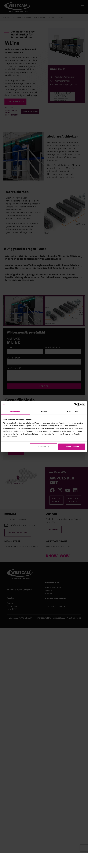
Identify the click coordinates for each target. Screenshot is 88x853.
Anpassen (42, 447)
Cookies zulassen (72, 447)
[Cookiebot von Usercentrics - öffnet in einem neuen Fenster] (75, 404)
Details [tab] (44, 411)
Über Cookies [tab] (72, 411)
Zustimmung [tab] (15, 411)
